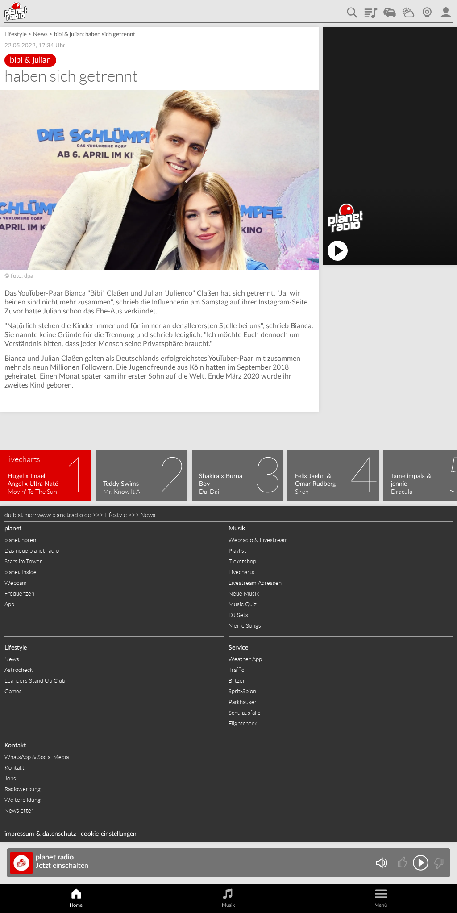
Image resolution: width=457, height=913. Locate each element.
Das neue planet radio (31, 550)
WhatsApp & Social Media (36, 757)
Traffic (389, 9)
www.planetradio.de (64, 514)
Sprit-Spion (242, 691)
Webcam (427, 9)
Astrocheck (18, 670)
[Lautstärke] (381, 863)
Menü (380, 905)
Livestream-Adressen (255, 582)
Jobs (10, 778)
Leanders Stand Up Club (34, 680)
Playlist (371, 9)
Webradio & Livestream (257, 540)
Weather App (245, 659)
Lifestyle (15, 35)
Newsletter (18, 810)
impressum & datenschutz (40, 834)
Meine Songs (244, 625)
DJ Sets (238, 615)
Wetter (408, 9)
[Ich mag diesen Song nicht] (438, 863)
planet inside (446, 9)
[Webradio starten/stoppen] (420, 863)
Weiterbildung (22, 799)
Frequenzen (19, 593)
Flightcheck (242, 723)
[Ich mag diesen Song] (403, 863)
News (40, 35)
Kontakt (15, 745)
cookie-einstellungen (109, 834)
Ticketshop (242, 561)
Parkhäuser (242, 702)
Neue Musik (243, 593)
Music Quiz (242, 604)
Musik (236, 528)
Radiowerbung (22, 789)
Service (238, 648)
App (9, 604)
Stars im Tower (23, 561)
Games (13, 691)
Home (76, 905)
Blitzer (236, 680)
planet (12, 528)
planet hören (20, 540)
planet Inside (20, 572)
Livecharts (241, 572)
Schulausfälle (244, 712)
